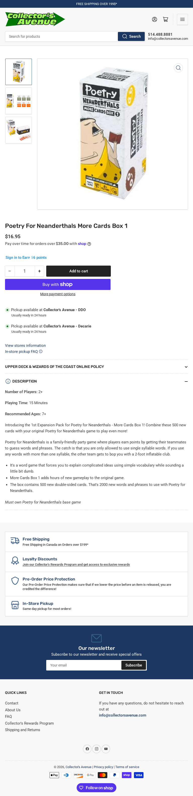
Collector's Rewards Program (29, 723)
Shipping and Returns (22, 730)
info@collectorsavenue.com (168, 38)
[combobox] (75, 36)
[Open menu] (182, 19)
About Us (13, 710)
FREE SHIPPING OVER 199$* (96, 4)
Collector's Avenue (78, 767)
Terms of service (127, 767)
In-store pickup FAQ (21, 351)
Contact (11, 703)
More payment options (57, 294)
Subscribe (133, 665)
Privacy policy (103, 767)
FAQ (8, 716)
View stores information (25, 345)
